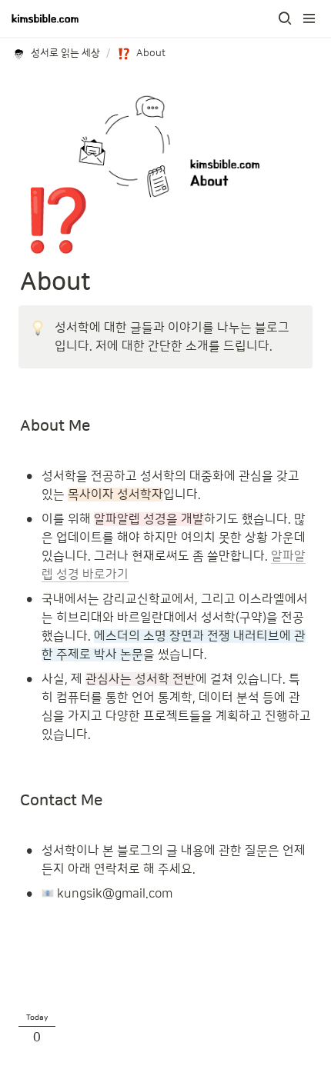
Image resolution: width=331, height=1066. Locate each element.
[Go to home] (45, 18)
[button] (285, 18)
